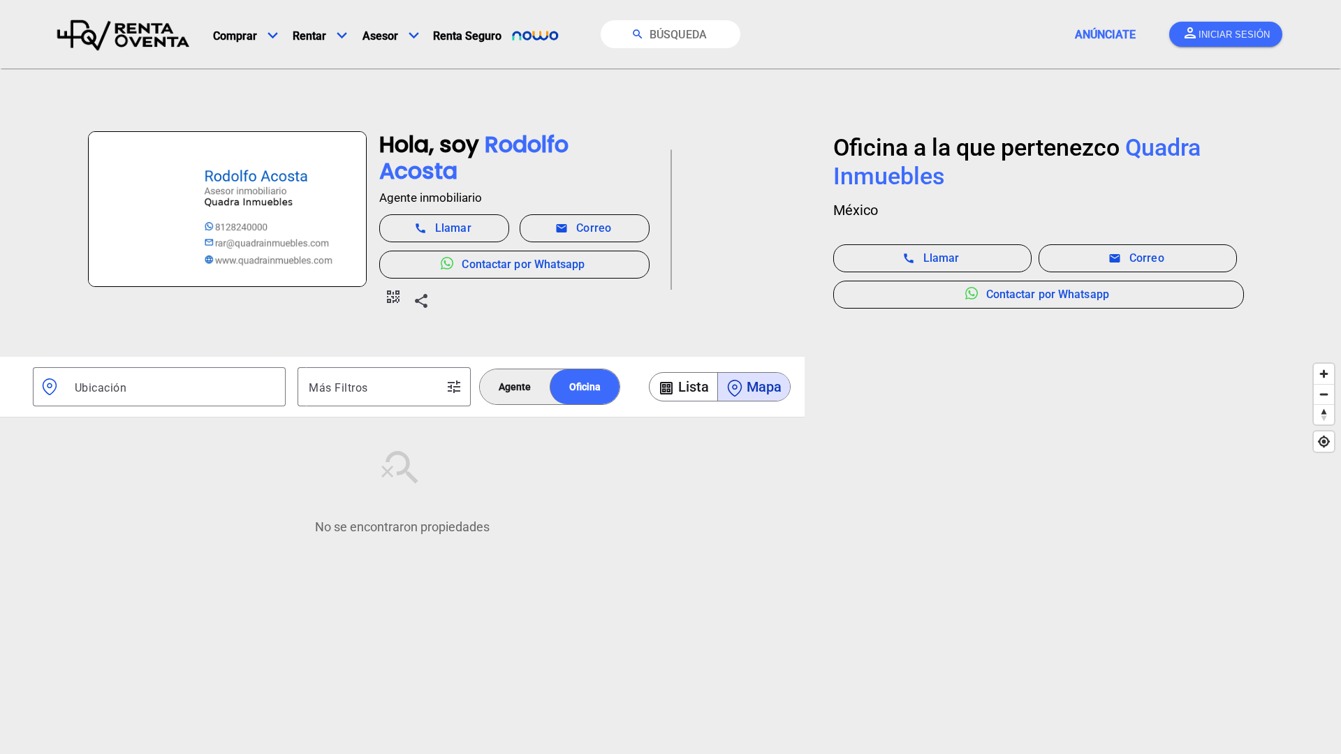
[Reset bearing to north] (1324, 414)
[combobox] (175, 386)
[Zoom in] (1324, 374)
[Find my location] (1324, 441)
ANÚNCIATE (1105, 34)
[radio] (515, 386)
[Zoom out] (1324, 394)
